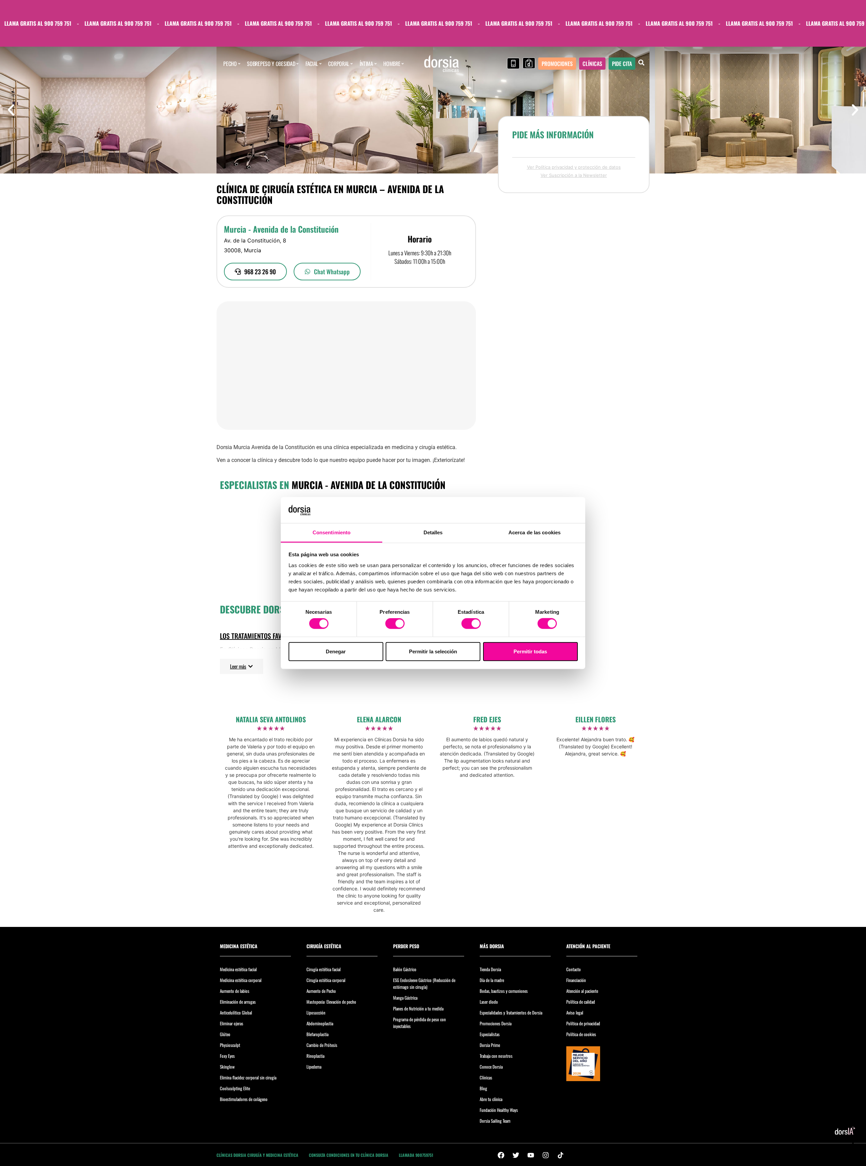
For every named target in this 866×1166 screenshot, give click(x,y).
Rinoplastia (315, 1055)
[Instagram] (545, 1155)
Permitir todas (530, 651)
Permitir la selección (433, 651)
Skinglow (227, 1066)
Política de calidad (580, 1001)
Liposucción (315, 1012)
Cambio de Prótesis (321, 1045)
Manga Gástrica (405, 997)
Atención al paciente (582, 990)
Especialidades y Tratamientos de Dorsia (511, 1012)
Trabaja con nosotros (496, 1055)
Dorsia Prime (490, 1045)
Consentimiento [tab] (331, 532)
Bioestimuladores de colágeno (244, 1099)
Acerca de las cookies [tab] (534, 532)
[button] (11, 110)
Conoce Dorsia (491, 1066)
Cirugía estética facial (323, 969)
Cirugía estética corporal (325, 980)
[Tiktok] (560, 1155)
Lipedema (313, 1066)
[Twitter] (516, 1155)
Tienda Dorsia (490, 969)
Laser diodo (489, 1001)
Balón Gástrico (404, 969)
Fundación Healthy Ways (499, 1109)
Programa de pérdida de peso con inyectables (419, 1022)
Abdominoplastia (319, 1023)
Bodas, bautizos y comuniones (504, 990)
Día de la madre (492, 980)
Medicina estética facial (238, 969)
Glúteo (225, 1034)
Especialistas (490, 1034)
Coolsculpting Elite (235, 1088)
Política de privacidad (583, 1023)
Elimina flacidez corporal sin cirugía (248, 1077)
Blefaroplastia (317, 1034)
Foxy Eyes (227, 1055)
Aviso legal (574, 1012)
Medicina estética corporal (240, 980)
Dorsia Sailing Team (495, 1120)
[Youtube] (531, 1155)
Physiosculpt (230, 1045)
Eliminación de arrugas (238, 1001)
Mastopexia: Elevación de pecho (331, 1001)
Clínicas (486, 1077)
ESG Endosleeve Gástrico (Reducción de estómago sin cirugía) (424, 983)
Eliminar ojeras (231, 1023)
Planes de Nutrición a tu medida (418, 1008)
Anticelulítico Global (236, 1012)
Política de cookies (581, 1034)
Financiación (576, 980)
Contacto (573, 969)
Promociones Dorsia (495, 1023)
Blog (483, 1088)
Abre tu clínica (491, 1099)
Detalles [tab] (433, 532)
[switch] (395, 623)
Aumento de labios (234, 990)
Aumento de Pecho (321, 990)
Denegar (336, 651)
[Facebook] (501, 1155)
